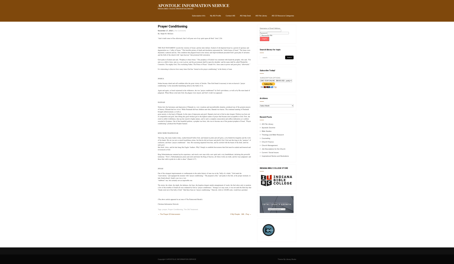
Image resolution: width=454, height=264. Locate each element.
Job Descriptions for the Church (273, 149)
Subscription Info (198, 16)
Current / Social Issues (270, 152)
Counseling (266, 138)
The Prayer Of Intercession (169, 214)
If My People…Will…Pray (240, 214)
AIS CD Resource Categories (283, 16)
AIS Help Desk (245, 16)
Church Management (270, 145)
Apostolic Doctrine (268, 128)
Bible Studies (266, 131)
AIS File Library (261, 16)
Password (263, 33)
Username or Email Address (270, 28)
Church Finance (268, 142)
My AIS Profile (215, 16)
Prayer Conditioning (175, 209)
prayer (164, 209)
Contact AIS (230, 16)
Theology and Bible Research (273, 135)
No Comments (180, 31)
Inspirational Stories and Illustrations (275, 156)
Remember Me (266, 35)
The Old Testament (191, 209)
